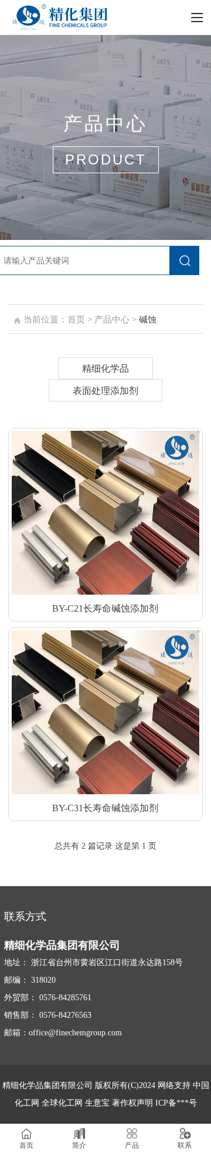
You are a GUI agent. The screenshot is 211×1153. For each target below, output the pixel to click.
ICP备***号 (176, 1103)
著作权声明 (133, 1103)
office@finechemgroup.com (75, 1032)
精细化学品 (105, 368)
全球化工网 (62, 1103)
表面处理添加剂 (105, 391)
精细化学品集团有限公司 (47, 1085)
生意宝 (97, 1103)
